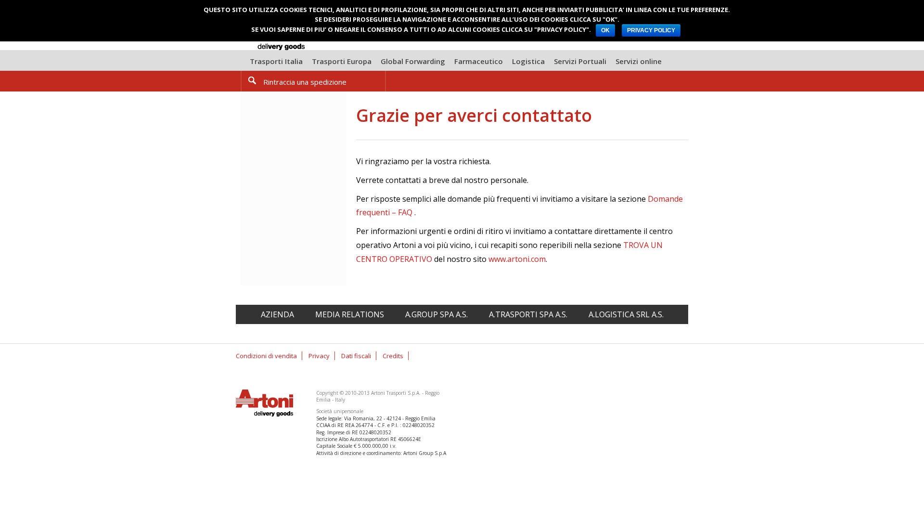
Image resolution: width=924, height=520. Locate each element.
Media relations (349, 314)
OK (605, 30)
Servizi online (639, 61)
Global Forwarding (413, 61)
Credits (393, 355)
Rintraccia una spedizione (304, 82)
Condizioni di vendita (266, 355)
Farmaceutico (478, 61)
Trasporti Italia (276, 61)
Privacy (319, 355)
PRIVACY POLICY (651, 30)
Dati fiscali (356, 355)
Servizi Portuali (580, 61)
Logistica (528, 61)
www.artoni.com (517, 259)
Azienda (277, 314)
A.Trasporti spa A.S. (528, 314)
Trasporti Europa (342, 61)
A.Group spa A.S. (436, 314)
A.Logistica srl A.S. (626, 314)
